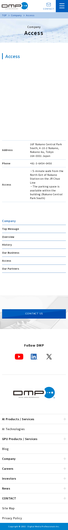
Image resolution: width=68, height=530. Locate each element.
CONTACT (48, 9)
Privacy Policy (12, 518)
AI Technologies (13, 429)
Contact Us (34, 314)
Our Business (10, 252)
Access (6, 260)
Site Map (8, 508)
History (7, 244)
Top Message (10, 229)
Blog (5, 449)
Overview (8, 237)
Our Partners (10, 268)
